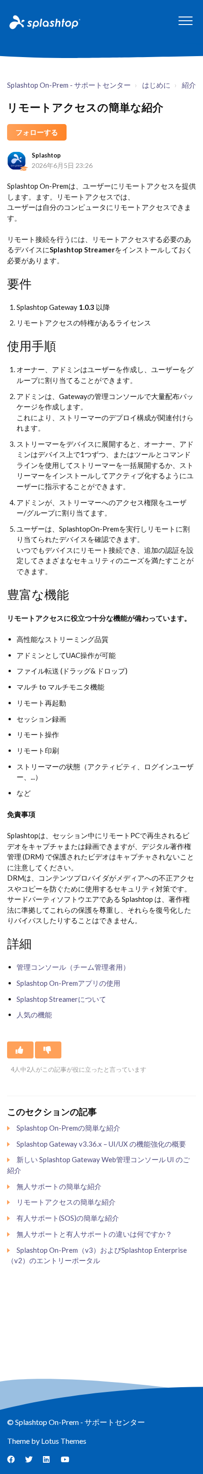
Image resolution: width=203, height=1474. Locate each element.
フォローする (37, 132)
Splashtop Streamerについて (61, 999)
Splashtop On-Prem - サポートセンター (69, 85)
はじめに (156, 85)
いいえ (48, 1049)
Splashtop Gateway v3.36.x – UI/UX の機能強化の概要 (101, 1144)
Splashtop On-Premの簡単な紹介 (68, 1128)
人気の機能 (34, 1014)
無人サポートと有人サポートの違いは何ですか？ (94, 1234)
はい (20, 1049)
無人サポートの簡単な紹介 (59, 1186)
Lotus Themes (63, 1440)
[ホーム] (44, 21)
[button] (185, 20)
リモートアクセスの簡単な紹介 (66, 1202)
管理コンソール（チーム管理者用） (73, 967)
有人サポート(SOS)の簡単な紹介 (68, 1218)
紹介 (189, 85)
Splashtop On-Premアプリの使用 (68, 983)
